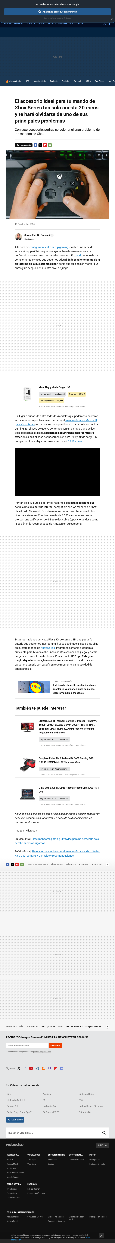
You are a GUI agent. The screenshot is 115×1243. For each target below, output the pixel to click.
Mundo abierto (40, 81)
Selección (71, 864)
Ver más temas (15, 1120)
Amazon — (77, 394)
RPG (27, 81)
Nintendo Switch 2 (16, 1100)
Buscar (104, 1133)
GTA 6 (88, 81)
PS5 (81, 1100)
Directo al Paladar (76, 1160)
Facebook (109, 23)
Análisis (47, 1094)
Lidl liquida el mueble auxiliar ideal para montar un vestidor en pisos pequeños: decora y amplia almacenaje (74, 689)
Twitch (49, 1068)
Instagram (37, 1068)
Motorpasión (94, 1160)
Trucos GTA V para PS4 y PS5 (39, 1026)
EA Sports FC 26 (51, 1112)
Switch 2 (77, 81)
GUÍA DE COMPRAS (13, 23)
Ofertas (84, 864)
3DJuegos (31, 1160)
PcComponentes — (51, 401)
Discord (61, 1068)
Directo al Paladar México (76, 1218)
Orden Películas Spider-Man (86, 1026)
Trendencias (12, 1189)
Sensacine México (56, 1217)
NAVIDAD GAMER (36, 23)
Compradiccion (13, 1197)
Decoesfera (12, 1193)
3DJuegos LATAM (35, 1217)
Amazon (98, 864)
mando (78, 255)
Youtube (31, 1068)
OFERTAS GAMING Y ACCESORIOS (65, 23)
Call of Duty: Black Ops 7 (19, 1112)
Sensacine (52, 1160)
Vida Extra (31, 1164)
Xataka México (13, 1217)
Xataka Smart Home (15, 1173)
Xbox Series (48, 647)
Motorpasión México (98, 1217)
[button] (39, 235)
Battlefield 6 (84, 1112)
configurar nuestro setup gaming (48, 247)
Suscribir (55, 1045)
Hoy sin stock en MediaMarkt (52, 394)
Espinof (51, 1164)
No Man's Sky (49, 1106)
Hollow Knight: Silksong (91, 1106)
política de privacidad (42, 1052)
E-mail (50, 145)
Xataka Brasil (12, 1221)
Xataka (10, 1160)
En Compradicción (64, 681)
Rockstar (65, 81)
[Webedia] (15, 1144)
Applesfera (11, 1168)
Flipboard (45, 145)
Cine (9, 1094)
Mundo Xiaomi (13, 1177)
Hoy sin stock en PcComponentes (54, 739)
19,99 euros (75, 441)
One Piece (99, 81)
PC (44, 1100)
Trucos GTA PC (63, 1026)
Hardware (43, 864)
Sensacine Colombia (56, 1221)
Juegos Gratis (15, 81)
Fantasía (54, 81)
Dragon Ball (12, 1106)
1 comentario (25, 145)
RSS (43, 1068)
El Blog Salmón (33, 1189)
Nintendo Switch (87, 1094)
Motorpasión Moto (97, 1164)
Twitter (104, 23)
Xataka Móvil (12, 1164)
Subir (100, 1145)
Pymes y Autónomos (36, 1193)
